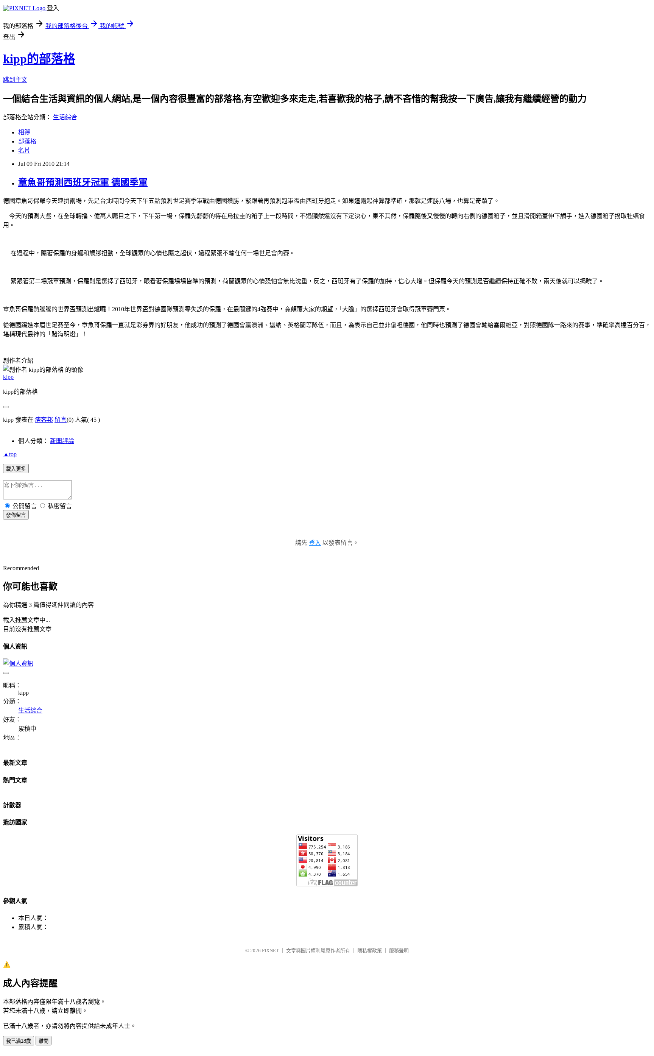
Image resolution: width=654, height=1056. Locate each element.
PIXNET (270, 950)
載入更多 (16, 469)
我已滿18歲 (18, 1041)
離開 (43, 1041)
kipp (8, 377)
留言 (60, 419)
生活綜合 (65, 117)
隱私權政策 (369, 950)
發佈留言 (16, 515)
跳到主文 (15, 79)
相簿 (24, 132)
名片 (24, 150)
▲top (10, 454)
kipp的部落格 (39, 59)
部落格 (27, 141)
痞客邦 (44, 419)
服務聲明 (399, 950)
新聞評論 (62, 441)
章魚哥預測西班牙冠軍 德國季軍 (83, 182)
